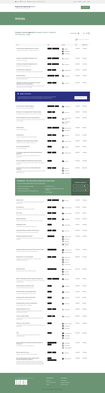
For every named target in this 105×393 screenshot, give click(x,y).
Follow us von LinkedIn (80, 186)
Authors (84, 1)
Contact (47, 384)
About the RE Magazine (51, 382)
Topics (86, 7)
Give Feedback (64, 380)
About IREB (48, 380)
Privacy (52, 389)
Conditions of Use (58, 389)
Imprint (47, 389)
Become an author (64, 384)
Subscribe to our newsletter (80, 189)
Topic (48, 44)
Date (76, 44)
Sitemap (43, 389)
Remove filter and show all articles (83, 39)
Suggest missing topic (81, 97)
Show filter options (73, 33)
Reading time (84, 44)
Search (88, 1)
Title (17, 44)
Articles (74, 1)
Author (63, 44)
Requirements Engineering (25, 7)
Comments (79, 1)
